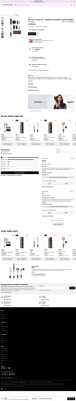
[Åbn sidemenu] (2, 5)
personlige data (29, 289)
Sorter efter (58, 149)
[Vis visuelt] (2, 18)
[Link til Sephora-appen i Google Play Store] (4, 374)
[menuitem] (71, 5)
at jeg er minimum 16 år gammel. (12, 290)
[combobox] (65, 152)
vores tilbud (9, 377)
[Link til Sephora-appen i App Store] (12, 374)
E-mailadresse (41, 285)
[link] (20, 172)
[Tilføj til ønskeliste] (13, 120)
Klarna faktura (44, 26)
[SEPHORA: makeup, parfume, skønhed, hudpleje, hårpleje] (8, 5)
